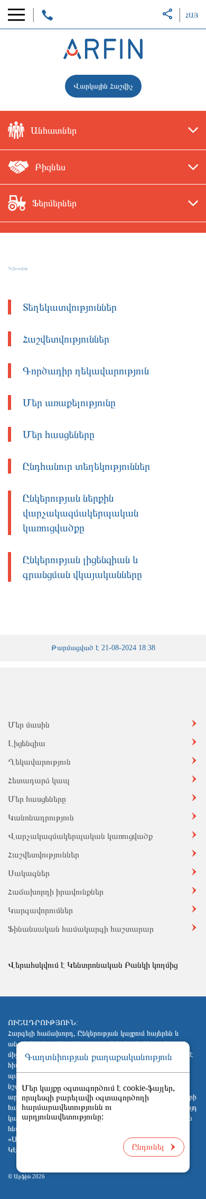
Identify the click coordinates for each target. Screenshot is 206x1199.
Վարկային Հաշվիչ (103, 86)
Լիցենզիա (26, 743)
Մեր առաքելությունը (69, 402)
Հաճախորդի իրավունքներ (56, 891)
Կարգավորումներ (40, 910)
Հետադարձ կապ (39, 780)
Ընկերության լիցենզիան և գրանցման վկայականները (82, 567)
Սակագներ (29, 873)
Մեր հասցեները (59, 434)
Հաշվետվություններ (66, 339)
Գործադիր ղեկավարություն (86, 371)
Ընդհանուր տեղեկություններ (86, 466)
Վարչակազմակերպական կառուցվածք (80, 836)
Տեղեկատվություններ (70, 307)
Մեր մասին (29, 724)
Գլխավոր (18, 268)
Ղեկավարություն (39, 761)
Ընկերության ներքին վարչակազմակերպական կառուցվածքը (80, 512)
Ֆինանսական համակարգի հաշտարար (81, 928)
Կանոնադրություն (41, 817)
